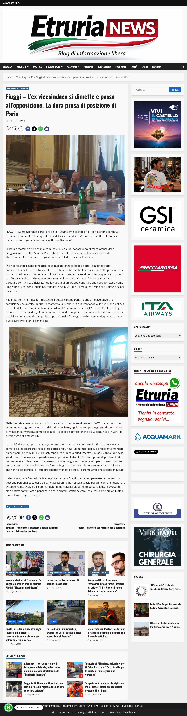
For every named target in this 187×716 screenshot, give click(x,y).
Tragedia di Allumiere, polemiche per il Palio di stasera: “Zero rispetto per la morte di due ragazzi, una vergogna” (75, 670)
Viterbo (12, 621)
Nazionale (72, 66)
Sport (145, 66)
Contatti (139, 705)
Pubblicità (127, 705)
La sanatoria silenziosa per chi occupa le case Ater (63, 582)
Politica (37, 66)
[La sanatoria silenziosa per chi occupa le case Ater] (65, 563)
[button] (183, 67)
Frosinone (13, 572)
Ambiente (88, 66)
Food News (120, 66)
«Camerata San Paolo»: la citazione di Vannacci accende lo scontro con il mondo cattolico (106, 632)
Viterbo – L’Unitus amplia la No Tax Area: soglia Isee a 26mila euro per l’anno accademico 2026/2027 (164, 625)
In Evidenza (69, 572)
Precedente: (32, 527)
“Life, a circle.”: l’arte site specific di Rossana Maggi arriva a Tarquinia (165, 587)
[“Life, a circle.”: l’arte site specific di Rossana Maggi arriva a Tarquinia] (141, 591)
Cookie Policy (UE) (110, 705)
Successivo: (101, 525)
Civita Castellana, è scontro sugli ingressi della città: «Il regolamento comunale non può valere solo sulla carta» (23, 634)
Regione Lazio (53, 66)
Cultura (138, 576)
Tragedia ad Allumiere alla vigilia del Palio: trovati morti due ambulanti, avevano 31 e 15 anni (75, 689)
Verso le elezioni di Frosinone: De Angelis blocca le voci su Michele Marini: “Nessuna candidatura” (23, 583)
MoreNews (116, 712)
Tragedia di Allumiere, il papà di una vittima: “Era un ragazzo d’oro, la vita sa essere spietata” (14, 689)
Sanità (133, 66)
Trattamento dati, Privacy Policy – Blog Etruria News (70, 705)
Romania (156, 66)
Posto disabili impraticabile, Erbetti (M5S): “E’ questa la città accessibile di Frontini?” (64, 632)
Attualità (21, 66)
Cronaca (7, 66)
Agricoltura (104, 66)
